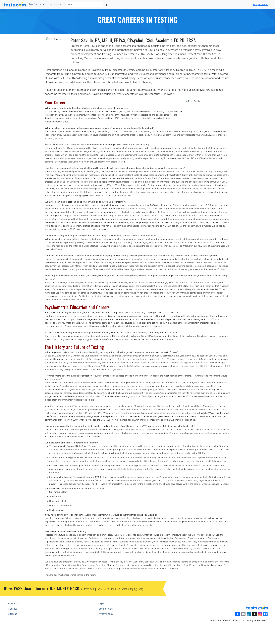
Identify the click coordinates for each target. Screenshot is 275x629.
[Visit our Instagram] (260, 614)
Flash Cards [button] (54, 5)
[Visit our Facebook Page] (265, 614)
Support (257, 4)
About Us (13, 604)
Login (265, 4)
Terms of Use (105, 609)
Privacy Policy (105, 614)
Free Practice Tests (37, 5)
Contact (12, 609)
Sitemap (12, 614)
